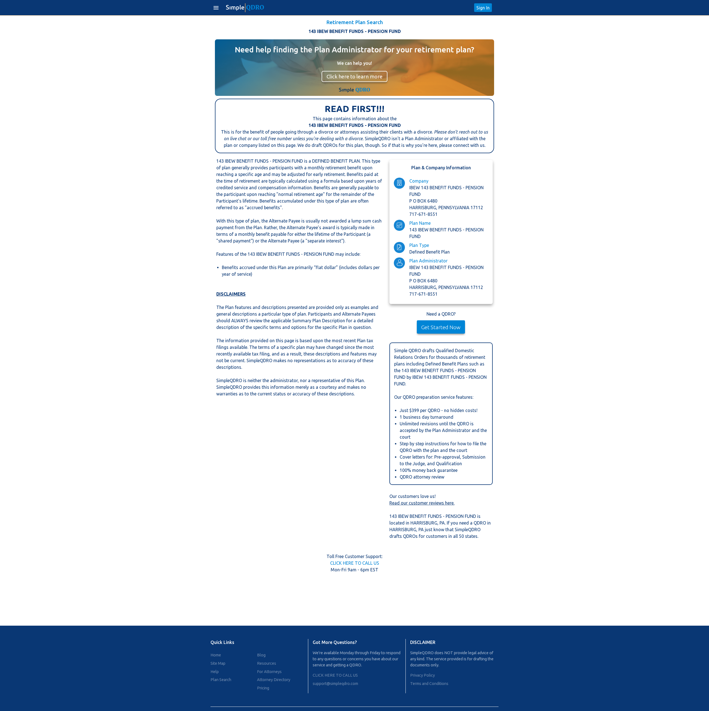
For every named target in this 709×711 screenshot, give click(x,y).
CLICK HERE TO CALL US (354, 563)
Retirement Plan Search (354, 22)
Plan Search (220, 679)
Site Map (217, 663)
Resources (266, 663)
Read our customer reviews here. (421, 502)
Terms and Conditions (429, 683)
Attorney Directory (273, 679)
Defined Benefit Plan (429, 251)
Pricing (263, 688)
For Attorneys (269, 671)
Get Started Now (441, 327)
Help (214, 671)
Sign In (483, 7)
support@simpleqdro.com (335, 683)
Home (215, 655)
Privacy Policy (422, 675)
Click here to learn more (354, 76)
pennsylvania (454, 207)
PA (442, 522)
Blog (261, 655)
